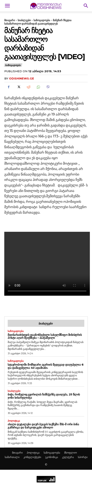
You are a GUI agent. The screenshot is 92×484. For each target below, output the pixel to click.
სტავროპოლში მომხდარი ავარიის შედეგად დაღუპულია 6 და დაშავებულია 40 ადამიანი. (45, 366)
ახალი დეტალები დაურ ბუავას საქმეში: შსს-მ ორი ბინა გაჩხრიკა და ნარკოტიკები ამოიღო (43, 425)
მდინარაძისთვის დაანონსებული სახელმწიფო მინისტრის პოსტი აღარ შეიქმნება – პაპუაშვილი (45, 336)
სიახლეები (24, 20)
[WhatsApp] (38, 87)
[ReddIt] (28, 87)
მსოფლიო (70, 452)
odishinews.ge (21, 78)
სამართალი (12, 457)
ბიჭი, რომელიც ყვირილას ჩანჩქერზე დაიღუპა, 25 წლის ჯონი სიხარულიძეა (44, 396)
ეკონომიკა (51, 457)
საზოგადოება (42, 20)
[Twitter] (18, 87)
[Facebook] (8, 87)
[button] (7, 6)
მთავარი (9, 20)
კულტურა (68, 457)
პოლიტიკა (14, 420)
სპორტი (83, 457)
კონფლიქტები (32, 457)
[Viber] (48, 87)
